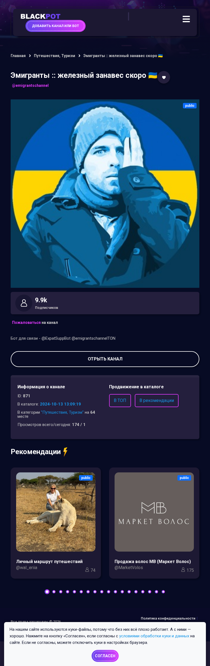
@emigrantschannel (30, 85)
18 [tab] (163, 591)
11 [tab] (115, 591)
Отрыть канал (105, 359)
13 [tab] (129, 591)
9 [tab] (101, 591)
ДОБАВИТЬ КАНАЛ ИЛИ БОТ (55, 26)
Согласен (105, 656)
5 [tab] (74, 591)
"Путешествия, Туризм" (62, 412)
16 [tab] (149, 591)
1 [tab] (47, 591)
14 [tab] (136, 591)
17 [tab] (156, 591)
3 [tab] (60, 591)
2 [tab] (54, 591)
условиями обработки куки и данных (154, 636)
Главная (18, 56)
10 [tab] (108, 591)
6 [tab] (81, 591)
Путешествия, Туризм (54, 56)
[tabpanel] (56, 524)
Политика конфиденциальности (168, 618)
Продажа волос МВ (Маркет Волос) (153, 561)
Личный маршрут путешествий (49, 561)
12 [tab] (122, 591)
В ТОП (120, 400)
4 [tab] (67, 591)
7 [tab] (88, 591)
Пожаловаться (26, 322)
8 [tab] (95, 591)
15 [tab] (142, 591)
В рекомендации (156, 400)
